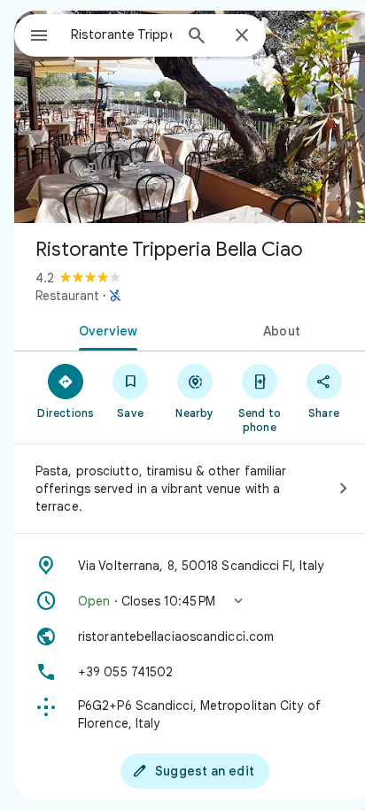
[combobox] (121, 34)
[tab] (104, 329)
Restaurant (67, 296)
